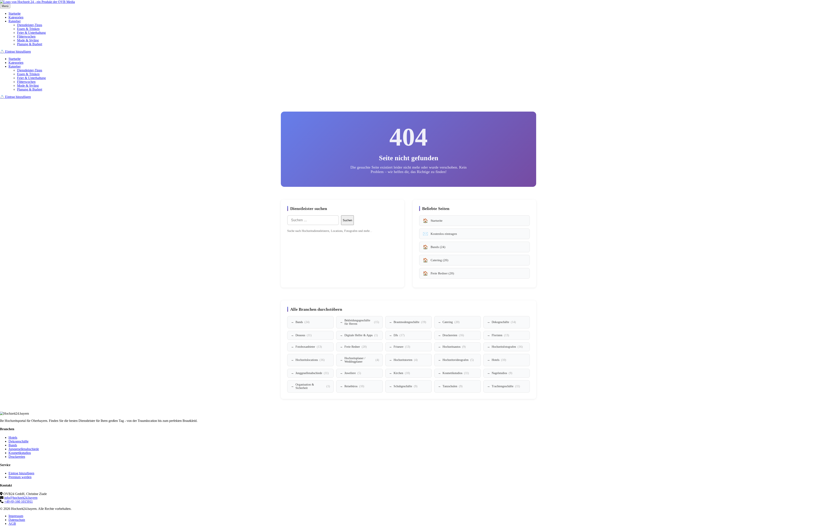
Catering (451, 322)
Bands (303, 322)
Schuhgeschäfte (405, 386)
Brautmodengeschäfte (410, 322)
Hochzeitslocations (310, 360)
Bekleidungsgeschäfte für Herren (361, 322)
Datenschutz (17, 520)
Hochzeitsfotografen (507, 346)
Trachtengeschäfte (506, 386)
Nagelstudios (502, 373)
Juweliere (352, 373)
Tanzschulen (453, 386)
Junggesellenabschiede (312, 373)
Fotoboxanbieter (309, 346)
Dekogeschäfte (504, 322)
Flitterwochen (26, 36)
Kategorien (16, 17)
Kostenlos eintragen (444, 233)
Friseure (402, 346)
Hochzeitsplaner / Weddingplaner (361, 360)
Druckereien (453, 335)
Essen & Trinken (28, 29)
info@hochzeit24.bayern (20, 497)
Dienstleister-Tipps (29, 25)
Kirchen (402, 373)
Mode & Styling (28, 40)
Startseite (15, 13)
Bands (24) (438, 247)
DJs (399, 335)
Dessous (304, 335)
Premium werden (20, 477)
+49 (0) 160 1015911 (18, 501)
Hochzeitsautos (454, 346)
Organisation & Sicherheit (313, 386)
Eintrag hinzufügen (21, 473)
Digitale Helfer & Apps (361, 335)
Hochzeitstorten (406, 360)
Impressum (16, 516)
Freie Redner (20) (442, 273)
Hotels (499, 360)
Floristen (500, 335)
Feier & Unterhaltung (31, 32)
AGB (12, 523)
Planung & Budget (29, 44)
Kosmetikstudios (456, 373)
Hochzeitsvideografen (458, 360)
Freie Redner (355, 346)
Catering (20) (439, 260)
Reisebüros (354, 386)
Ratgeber (15, 21)
